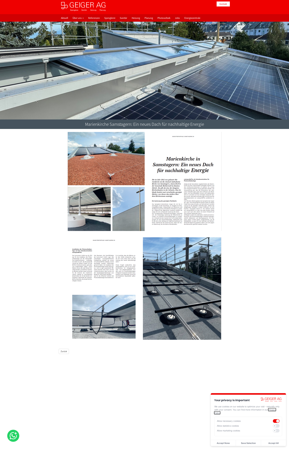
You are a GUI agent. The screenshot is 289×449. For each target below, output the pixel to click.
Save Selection (248, 443)
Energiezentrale (192, 17)
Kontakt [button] (223, 4)
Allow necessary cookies (229, 421)
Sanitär (123, 17)
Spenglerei (109, 17)
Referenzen (94, 17)
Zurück (64, 351)
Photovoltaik (163, 17)
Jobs (177, 17)
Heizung (136, 17)
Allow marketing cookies (228, 430)
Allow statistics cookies (228, 425)
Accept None (223, 443)
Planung (148, 17)
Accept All (273, 443)
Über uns (77, 17)
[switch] (276, 421)
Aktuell (64, 17)
